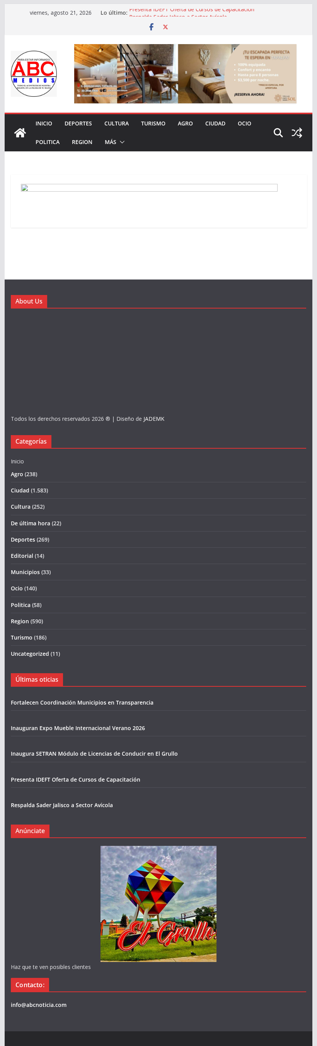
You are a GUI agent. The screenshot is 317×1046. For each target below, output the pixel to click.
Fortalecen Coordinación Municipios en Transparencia (82, 702)
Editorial (22, 555)
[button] (120, 142)
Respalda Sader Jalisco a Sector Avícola (62, 805)
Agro (185, 123)
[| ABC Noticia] (20, 132)
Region (82, 142)
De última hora (30, 523)
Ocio (244, 123)
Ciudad (215, 123)
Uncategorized (30, 653)
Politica (48, 142)
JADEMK (153, 418)
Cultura (116, 123)
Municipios (25, 572)
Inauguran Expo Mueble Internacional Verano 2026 (78, 728)
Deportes (78, 123)
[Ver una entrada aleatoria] (297, 132)
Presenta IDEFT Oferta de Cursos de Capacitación (191, 12)
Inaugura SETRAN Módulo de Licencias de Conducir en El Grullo (94, 753)
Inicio (44, 123)
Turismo (153, 123)
